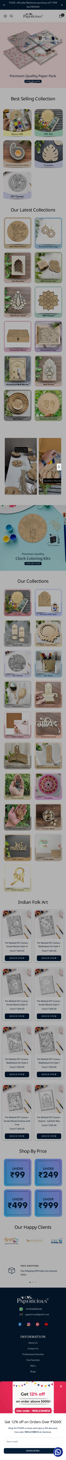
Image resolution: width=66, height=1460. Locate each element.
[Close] (61, 1386)
